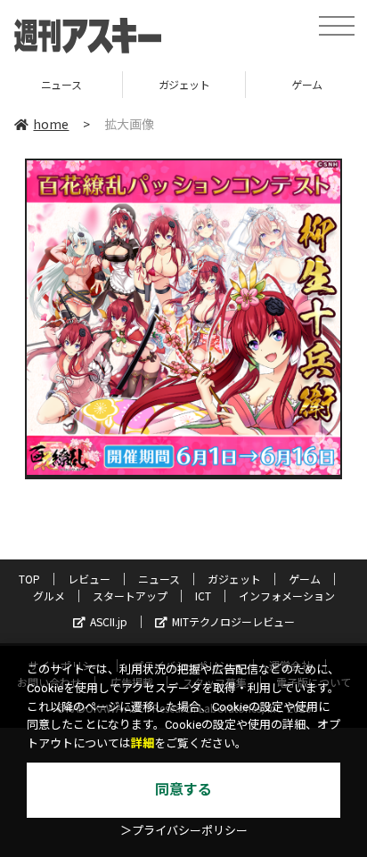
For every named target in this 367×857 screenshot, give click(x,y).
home (51, 124)
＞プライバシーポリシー (184, 830)
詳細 (142, 743)
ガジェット (113, 84)
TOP (29, 578)
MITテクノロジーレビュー (233, 621)
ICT (203, 595)
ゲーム (236, 84)
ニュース (159, 578)
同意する (183, 789)
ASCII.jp (108, 621)
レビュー (89, 578)
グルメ (49, 595)
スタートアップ (130, 595)
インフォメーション (287, 595)
